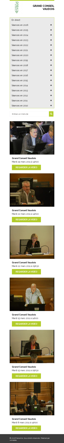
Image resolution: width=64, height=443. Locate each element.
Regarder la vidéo (26, 167)
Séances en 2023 (20, 40)
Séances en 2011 (20, 100)
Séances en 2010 (20, 105)
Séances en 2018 (20, 65)
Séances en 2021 (20, 50)
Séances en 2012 (20, 95)
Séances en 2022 (20, 45)
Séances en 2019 (20, 60)
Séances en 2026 (20, 25)
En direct (16, 20)
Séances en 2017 (20, 70)
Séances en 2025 (20, 30)
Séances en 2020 (20, 55)
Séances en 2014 (20, 85)
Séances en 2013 (20, 90)
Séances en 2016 (20, 75)
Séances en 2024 (20, 35)
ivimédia (13, 440)
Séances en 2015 (20, 80)
